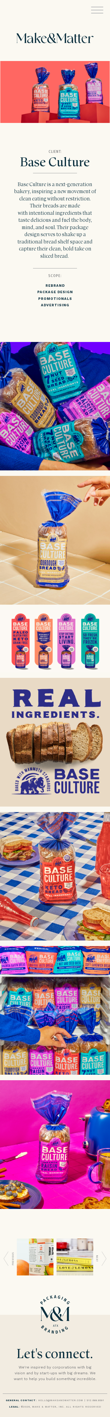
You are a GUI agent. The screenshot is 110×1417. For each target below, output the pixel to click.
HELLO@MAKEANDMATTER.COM (60, 1400)
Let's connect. (55, 1354)
